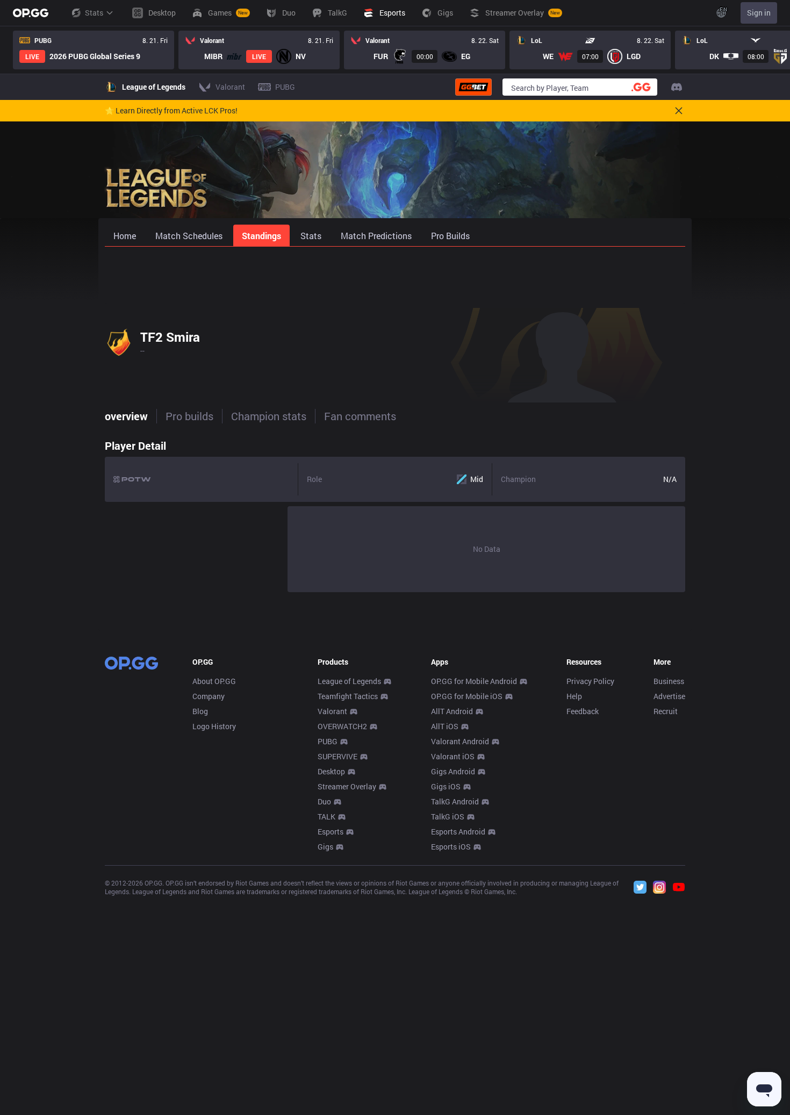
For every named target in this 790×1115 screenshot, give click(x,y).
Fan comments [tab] (360, 416)
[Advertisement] (395, 275)
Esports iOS (451, 846)
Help (574, 696)
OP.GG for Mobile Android (474, 681)
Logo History (214, 726)
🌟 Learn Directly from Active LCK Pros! (171, 110)
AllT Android (452, 711)
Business (668, 681)
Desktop (331, 771)
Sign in (759, 13)
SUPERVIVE (337, 756)
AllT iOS (444, 726)
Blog (200, 711)
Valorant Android (460, 741)
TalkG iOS (447, 816)
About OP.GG (214, 681)
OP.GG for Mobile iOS (466, 696)
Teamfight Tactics (348, 696)
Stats (94, 13)
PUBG (327, 741)
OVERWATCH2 (342, 726)
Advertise (669, 696)
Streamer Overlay (347, 786)
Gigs (325, 846)
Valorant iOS (453, 756)
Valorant (332, 711)
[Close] (678, 110)
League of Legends (349, 681)
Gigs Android (453, 771)
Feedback (582, 711)
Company (208, 696)
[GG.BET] (473, 87)
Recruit (665, 711)
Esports (330, 831)
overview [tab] (126, 416)
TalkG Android (455, 801)
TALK (326, 816)
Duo (324, 801)
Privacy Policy (590, 681)
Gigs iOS (446, 786)
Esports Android (458, 831)
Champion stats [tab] (268, 416)
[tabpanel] (395, 513)
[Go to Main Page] (30, 13)
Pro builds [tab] (189, 416)
